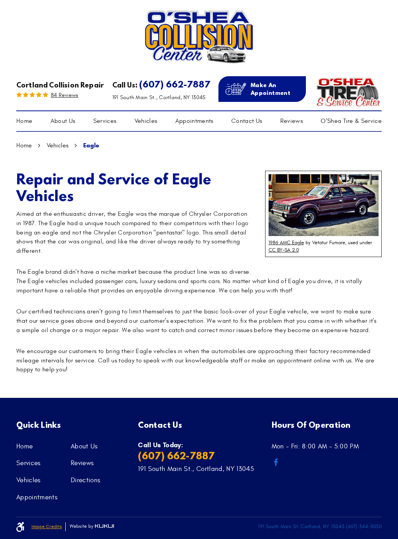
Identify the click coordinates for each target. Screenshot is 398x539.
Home (24, 120)
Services (105, 120)
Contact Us (246, 120)
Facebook (276, 462)
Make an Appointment (270, 89)
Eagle (91, 145)
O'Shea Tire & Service (351, 120)
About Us (63, 120)
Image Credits (46, 526)
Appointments (194, 120)
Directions (85, 480)
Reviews (291, 120)
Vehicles (145, 120)
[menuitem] (24, 121)
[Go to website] (348, 91)
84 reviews (65, 95)
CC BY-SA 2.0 (284, 250)
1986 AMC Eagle (286, 242)
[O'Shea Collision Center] (199, 37)
